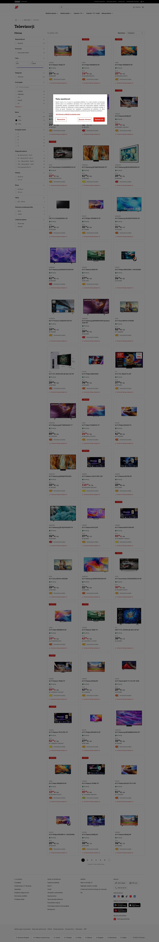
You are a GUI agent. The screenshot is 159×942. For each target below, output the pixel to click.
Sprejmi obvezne (85, 119)
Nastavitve (61, 119)
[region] (80, 109)
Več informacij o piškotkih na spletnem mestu (68, 114)
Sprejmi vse (99, 119)
